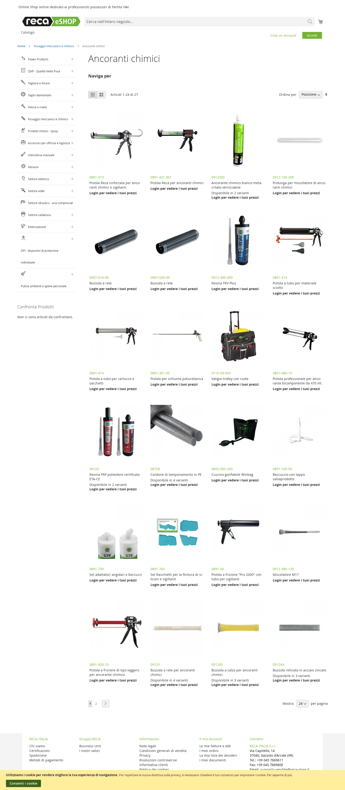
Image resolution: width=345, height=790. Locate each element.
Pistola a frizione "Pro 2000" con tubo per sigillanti (236, 576)
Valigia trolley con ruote (230, 378)
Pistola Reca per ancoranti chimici (177, 183)
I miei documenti (212, 760)
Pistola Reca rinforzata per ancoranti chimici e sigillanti (115, 185)
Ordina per (287, 94)
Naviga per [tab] (99, 76)
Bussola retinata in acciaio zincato (299, 670)
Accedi (312, 35)
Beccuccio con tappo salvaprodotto (289, 476)
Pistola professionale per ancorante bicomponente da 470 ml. (297, 380)
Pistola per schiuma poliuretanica (176, 378)
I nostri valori (89, 750)
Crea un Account (283, 35)
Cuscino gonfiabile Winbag (232, 474)
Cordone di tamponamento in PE (176, 474)
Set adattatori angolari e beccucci (115, 574)
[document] (173, 780)
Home (21, 46)
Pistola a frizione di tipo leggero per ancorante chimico (114, 672)
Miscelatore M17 (286, 574)
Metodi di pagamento (46, 760)
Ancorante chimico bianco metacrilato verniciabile (236, 185)
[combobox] (199, 21)
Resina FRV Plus (223, 283)
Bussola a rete (100, 283)
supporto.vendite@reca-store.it (284, 769)
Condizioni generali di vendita (163, 750)
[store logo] (51, 21)
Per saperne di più (279, 775)
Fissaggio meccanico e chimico (54, 46)
